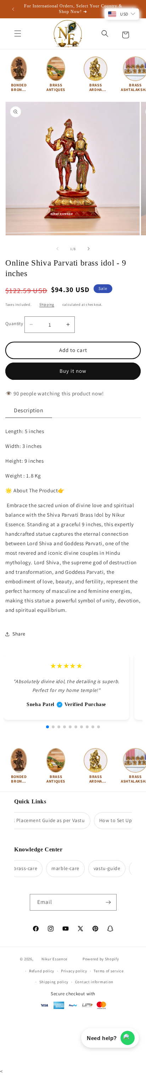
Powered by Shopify (101, 958)
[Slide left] (57, 248)
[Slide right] (88, 248)
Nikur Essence (54, 958)
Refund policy (41, 970)
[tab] (28, 410)
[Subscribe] (108, 902)
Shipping (46, 304)
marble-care (61, 868)
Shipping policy (54, 981)
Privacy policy (74, 970)
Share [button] (19, 634)
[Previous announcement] (13, 9)
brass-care (21, 868)
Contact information (94, 981)
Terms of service (108, 970)
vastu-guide (103, 868)
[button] (18, 33)
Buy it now (73, 370)
